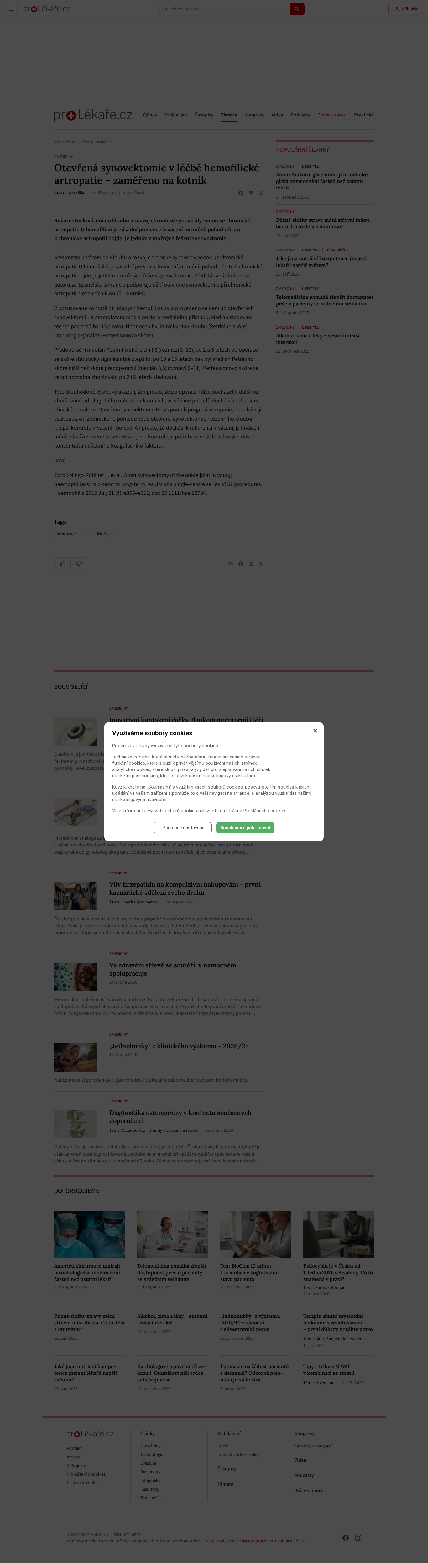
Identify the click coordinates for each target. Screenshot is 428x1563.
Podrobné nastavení (183, 827)
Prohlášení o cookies (265, 811)
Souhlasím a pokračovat (245, 827)
